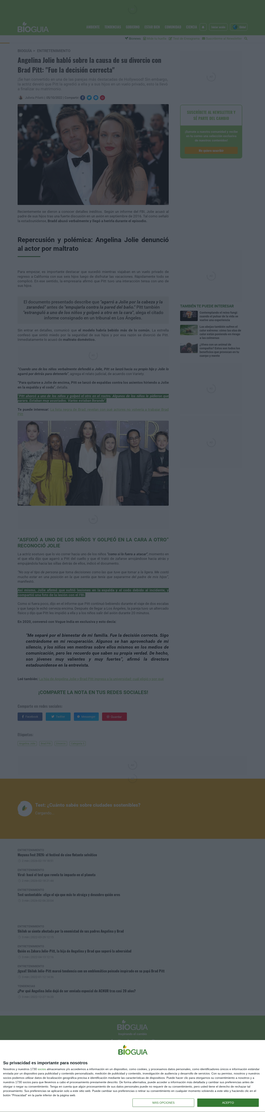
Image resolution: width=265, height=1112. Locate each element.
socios (42, 1069)
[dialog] (132, 1076)
